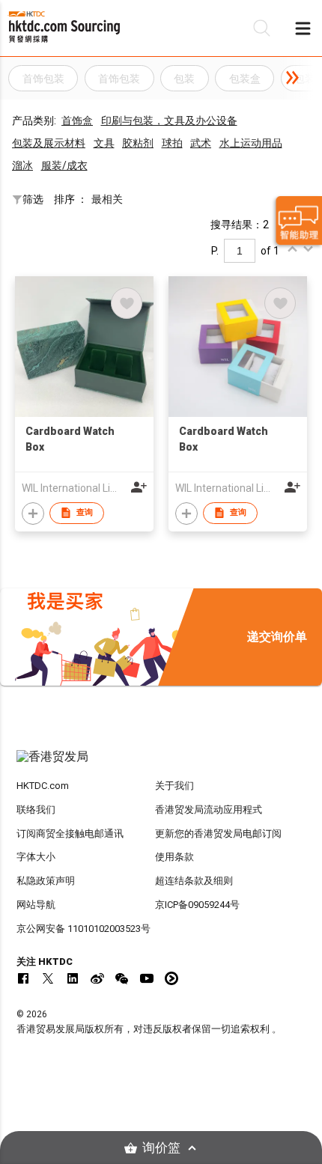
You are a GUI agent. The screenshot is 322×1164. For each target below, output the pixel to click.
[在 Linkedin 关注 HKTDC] (72, 978)
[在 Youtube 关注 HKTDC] (147, 978)
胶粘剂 (138, 143)
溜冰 (22, 165)
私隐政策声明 (45, 880)
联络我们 (35, 809)
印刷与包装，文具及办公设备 (169, 121)
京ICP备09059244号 (197, 904)
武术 (200, 143)
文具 (104, 143)
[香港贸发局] (161, 764)
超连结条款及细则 (194, 880)
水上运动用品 (250, 143)
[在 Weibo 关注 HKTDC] (97, 978)
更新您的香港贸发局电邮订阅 (218, 833)
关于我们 (174, 785)
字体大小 (35, 856)
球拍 (172, 143)
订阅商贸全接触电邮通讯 (70, 833)
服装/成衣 (64, 165)
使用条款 (174, 856)
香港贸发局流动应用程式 (208, 809)
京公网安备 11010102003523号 (83, 928)
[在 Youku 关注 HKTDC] (171, 978)
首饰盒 (77, 121)
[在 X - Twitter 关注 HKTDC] (48, 978)
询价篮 (161, 1148)
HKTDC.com (42, 785)
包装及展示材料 (48, 143)
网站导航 (35, 904)
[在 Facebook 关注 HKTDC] (23, 978)
